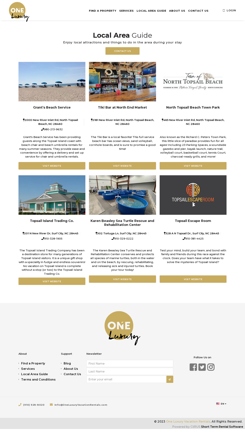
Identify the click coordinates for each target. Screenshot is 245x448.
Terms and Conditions (38, 379)
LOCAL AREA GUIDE (151, 10)
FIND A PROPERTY (102, 10)
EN (222, 403)
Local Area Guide (34, 374)
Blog (67, 363)
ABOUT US (177, 10)
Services (28, 368)
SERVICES (126, 10)
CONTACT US (198, 10)
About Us (71, 368)
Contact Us (122, 51)
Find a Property (33, 363)
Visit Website (52, 166)
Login (231, 10)
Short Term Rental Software (222, 426)
